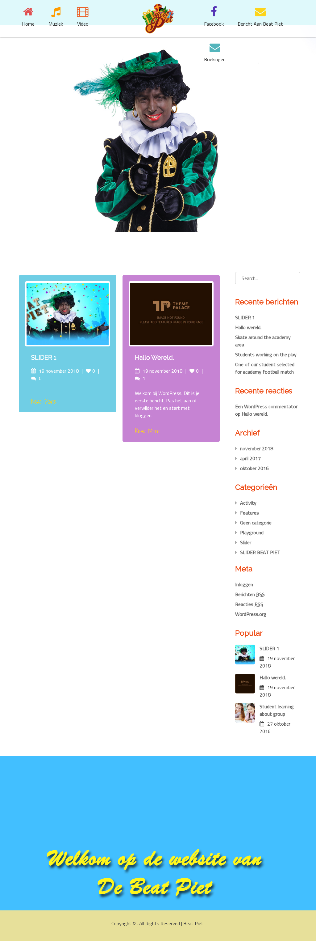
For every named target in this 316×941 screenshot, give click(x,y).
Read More (43, 401)
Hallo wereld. (154, 357)
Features (249, 512)
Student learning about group (277, 710)
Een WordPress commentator (266, 406)
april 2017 (250, 458)
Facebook (214, 24)
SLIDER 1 (43, 357)
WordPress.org (250, 614)
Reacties (249, 604)
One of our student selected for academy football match (264, 368)
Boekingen (215, 59)
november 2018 (256, 448)
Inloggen (244, 584)
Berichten (250, 594)
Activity (248, 503)
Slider (245, 542)
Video (83, 24)
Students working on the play (266, 354)
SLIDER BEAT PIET (260, 552)
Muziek (55, 24)
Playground (252, 532)
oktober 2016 (254, 468)
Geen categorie (256, 522)
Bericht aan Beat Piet (260, 24)
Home (28, 24)
